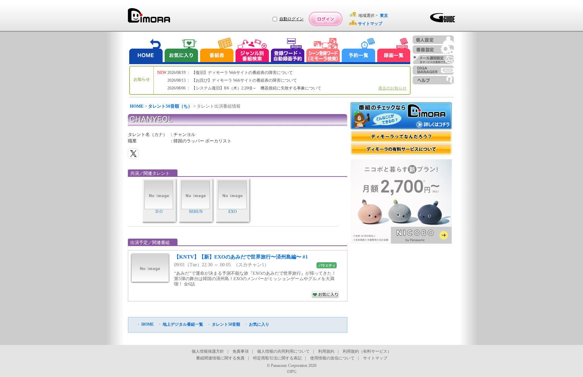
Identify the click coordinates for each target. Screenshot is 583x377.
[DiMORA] (149, 17)
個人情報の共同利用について (283, 351)
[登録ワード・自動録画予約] (288, 50)
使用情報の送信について (332, 358)
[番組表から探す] (216, 50)
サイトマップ (375, 358)
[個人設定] (433, 39)
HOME (137, 106)
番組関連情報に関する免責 (220, 358)
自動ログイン (291, 19)
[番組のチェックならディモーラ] (401, 116)
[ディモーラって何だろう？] (401, 136)
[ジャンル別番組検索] (252, 50)
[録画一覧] (394, 50)
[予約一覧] (359, 50)
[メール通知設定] (433, 59)
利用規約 (326, 351)
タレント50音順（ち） (170, 106)
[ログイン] (325, 19)
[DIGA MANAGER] (433, 70)
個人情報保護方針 (208, 351)
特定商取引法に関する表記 (277, 358)
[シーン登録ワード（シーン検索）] (323, 50)
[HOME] (146, 50)
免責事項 (240, 351)
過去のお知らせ (392, 88)
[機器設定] (433, 49)
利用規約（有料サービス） (367, 351)
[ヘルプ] (433, 80)
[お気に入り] (181, 50)
